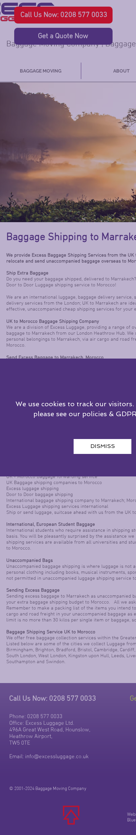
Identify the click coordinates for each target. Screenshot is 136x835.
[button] (102, 446)
